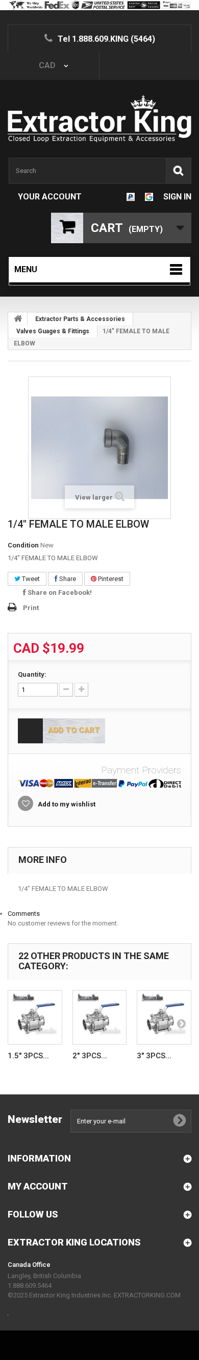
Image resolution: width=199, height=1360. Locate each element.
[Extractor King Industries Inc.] (99, 118)
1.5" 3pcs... (28, 1055)
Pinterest (109, 579)
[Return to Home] (18, 318)
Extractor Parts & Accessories (80, 319)
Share (67, 579)
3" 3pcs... (154, 1055)
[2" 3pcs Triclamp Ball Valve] (99, 1017)
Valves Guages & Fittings (52, 331)
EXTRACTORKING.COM (147, 1295)
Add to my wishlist (65, 804)
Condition (23, 545)
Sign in (177, 196)
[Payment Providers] (99, 783)
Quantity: (32, 674)
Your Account (50, 196)
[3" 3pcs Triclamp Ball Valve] (164, 1017)
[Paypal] (131, 196)
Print (31, 608)
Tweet (30, 579)
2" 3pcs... (89, 1055)
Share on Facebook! (59, 592)
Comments (24, 913)
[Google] (149, 196)
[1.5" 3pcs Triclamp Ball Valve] (35, 1017)
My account (38, 1186)
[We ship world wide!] (99, 5)
